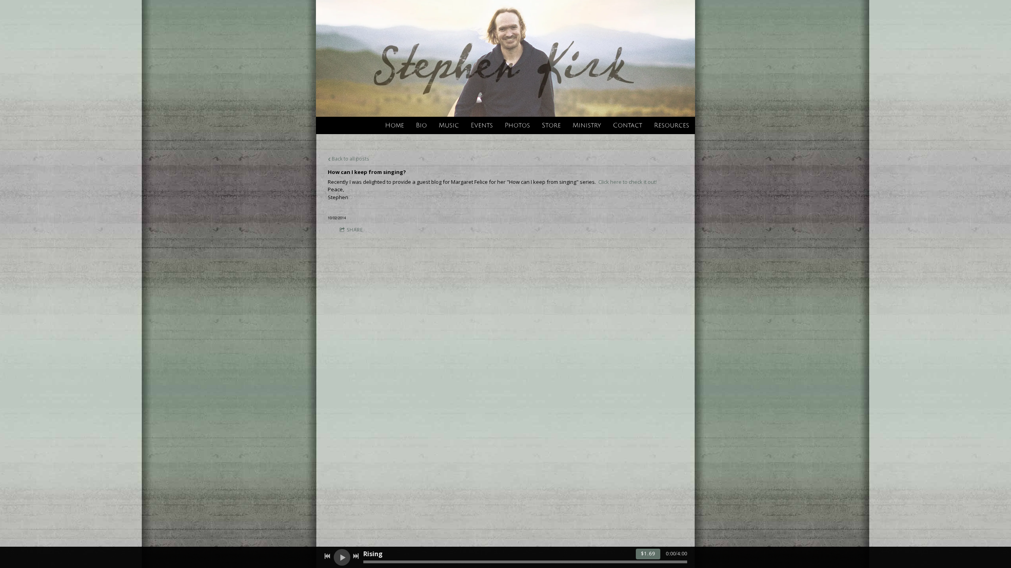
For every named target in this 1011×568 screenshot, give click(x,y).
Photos (517, 125)
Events (482, 125)
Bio (421, 125)
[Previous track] (327, 556)
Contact (627, 125)
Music (449, 125)
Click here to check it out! (627, 181)
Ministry (587, 125)
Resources (671, 125)
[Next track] (355, 556)
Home (394, 125)
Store (551, 125)
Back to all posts (350, 158)
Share (355, 229)
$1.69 (648, 553)
